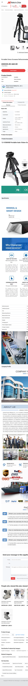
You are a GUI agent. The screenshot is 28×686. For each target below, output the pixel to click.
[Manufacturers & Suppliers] (14, 2)
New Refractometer (19, 666)
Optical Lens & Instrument (19, 9)
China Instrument (6, 663)
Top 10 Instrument (18, 670)
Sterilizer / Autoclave (5, 642)
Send (13, 578)
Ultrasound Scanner (5, 637)
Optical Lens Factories (17, 663)
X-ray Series (3, 640)
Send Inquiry (13, 70)
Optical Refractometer (7, 670)
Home (2, 9)
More (2, 675)
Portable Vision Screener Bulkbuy (9, 673)
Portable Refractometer (7, 666)
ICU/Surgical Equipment (19, 637)
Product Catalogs (20, 634)
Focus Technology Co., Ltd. (17, 680)
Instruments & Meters (9, 9)
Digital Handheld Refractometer (9, 656)
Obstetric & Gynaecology (19, 640)
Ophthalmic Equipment (18, 642)
